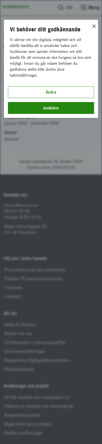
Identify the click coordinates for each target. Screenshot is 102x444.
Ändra (51, 92)
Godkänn (51, 108)
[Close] (94, 26)
